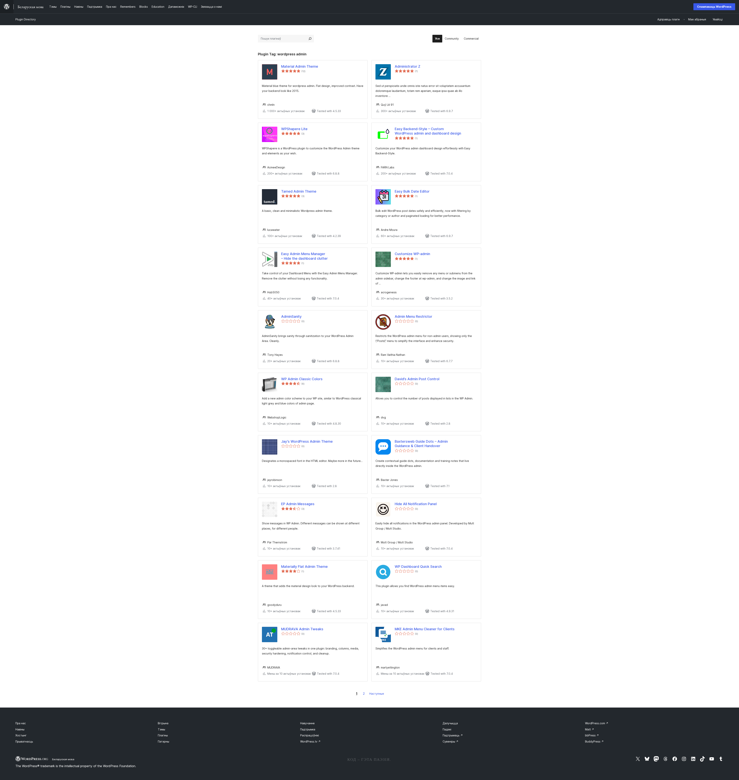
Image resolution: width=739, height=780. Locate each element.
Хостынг (21, 735)
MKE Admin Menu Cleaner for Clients (425, 629)
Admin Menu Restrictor (413, 316)
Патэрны (163, 741)
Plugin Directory (25, 19)
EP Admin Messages (297, 504)
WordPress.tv (310, 741)
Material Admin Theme (299, 66)
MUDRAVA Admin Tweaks (302, 629)
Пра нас (20, 723)
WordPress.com (596, 723)
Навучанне (307, 723)
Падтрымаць (453, 735)
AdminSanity (291, 316)
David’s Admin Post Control (417, 379)
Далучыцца (450, 723)
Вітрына (163, 723)
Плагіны (163, 735)
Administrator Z (407, 66)
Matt (589, 729)
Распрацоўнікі (309, 735)
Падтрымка (307, 729)
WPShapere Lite (294, 129)
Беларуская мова (63, 759)
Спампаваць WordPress (714, 6)
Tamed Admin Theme (298, 191)
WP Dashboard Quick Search (418, 567)
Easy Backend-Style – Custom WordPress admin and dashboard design (428, 131)
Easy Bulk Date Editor (412, 191)
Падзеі (447, 729)
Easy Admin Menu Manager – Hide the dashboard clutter (304, 256)
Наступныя (376, 693)
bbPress (592, 735)
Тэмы (161, 729)
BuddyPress (594, 741)
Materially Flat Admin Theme (304, 567)
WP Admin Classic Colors (302, 379)
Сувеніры (450, 741)
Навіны (19, 729)
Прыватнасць (24, 741)
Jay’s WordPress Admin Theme (307, 441)
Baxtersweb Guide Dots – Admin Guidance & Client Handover (421, 443)
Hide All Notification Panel (416, 504)
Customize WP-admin (412, 254)
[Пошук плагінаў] (310, 38)
